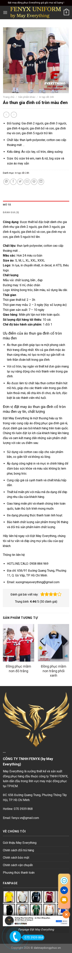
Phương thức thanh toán (19, 872)
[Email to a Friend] (27, 182)
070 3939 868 (34, 937)
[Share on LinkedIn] (41, 182)
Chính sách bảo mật (16, 857)
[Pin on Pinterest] (34, 182)
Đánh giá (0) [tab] (11, 212)
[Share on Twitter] (20, 182)
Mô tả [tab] (7, 204)
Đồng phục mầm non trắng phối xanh (53, 670)
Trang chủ (8, 96)
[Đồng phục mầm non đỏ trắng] (18, 643)
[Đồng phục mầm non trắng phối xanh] (53, 643)
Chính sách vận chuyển (18, 865)
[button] (42, 594)
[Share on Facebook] (13, 182)
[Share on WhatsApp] (6, 182)
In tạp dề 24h (46, 96)
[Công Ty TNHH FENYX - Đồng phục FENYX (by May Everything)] (35, 12)
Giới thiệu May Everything (19, 843)
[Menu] (5, 12)
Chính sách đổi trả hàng (18, 850)
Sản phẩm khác (26, 96)
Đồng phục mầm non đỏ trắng (18, 668)
